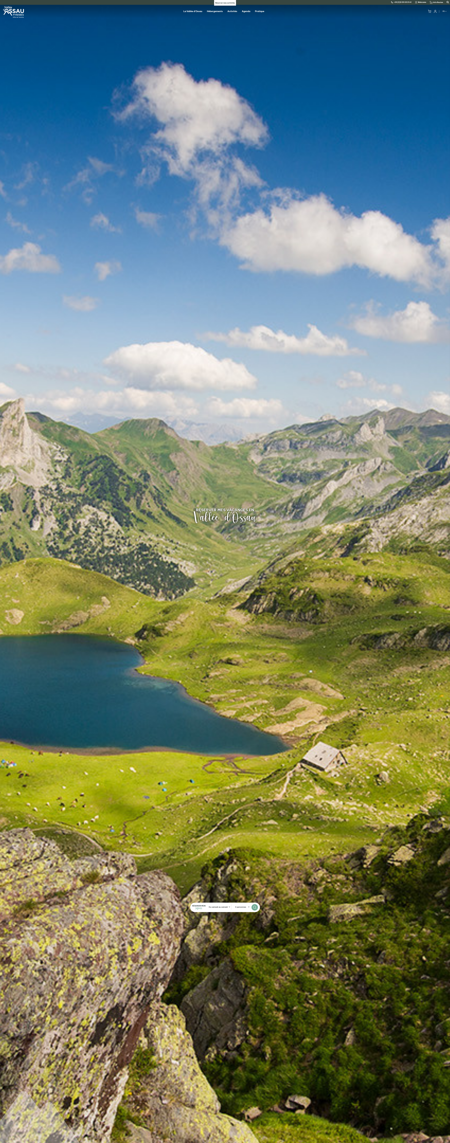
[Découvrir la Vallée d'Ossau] (225, 571)
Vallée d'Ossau (225, 517)
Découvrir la (225, 509)
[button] (429, 11)
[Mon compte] (435, 11)
